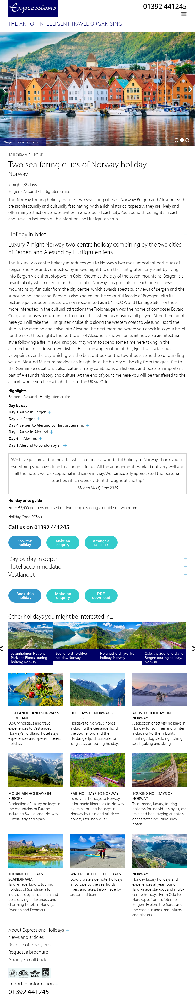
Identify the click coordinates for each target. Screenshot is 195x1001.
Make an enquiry (63, 542)
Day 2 (22, 418)
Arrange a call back (101, 542)
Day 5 (28, 431)
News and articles (26, 937)
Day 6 (23, 438)
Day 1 (27, 411)
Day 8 (35, 445)
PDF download (101, 595)
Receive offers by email (31, 944)
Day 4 (46, 425)
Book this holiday (24, 542)
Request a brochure (28, 952)
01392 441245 (165, 6)
